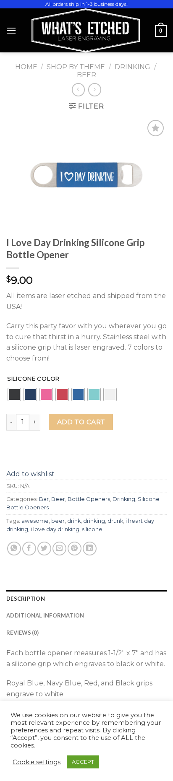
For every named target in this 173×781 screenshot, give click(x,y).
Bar (44, 499)
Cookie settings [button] (36, 762)
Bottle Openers (89, 499)
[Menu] (11, 30)
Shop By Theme (76, 67)
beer (58, 521)
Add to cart (81, 422)
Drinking (132, 67)
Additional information (45, 615)
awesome (35, 521)
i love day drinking (55, 529)
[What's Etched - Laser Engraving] (86, 30)
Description (25, 598)
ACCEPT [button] (83, 761)
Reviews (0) (22, 632)
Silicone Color (33, 379)
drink (74, 521)
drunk (115, 521)
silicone (92, 529)
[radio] (14, 394)
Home (26, 67)
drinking (94, 521)
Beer (86, 75)
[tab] (86, 598)
